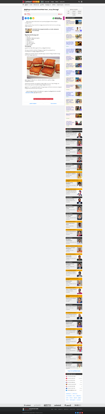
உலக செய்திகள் (69, 395)
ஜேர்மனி (75, 397)
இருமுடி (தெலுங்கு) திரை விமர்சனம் (70, 114)
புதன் (68, 13)
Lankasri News (32, 412)
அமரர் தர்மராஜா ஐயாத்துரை (71, 330)
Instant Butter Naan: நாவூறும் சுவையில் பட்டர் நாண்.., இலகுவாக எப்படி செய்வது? (45, 30)
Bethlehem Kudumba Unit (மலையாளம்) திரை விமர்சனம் (70, 86)
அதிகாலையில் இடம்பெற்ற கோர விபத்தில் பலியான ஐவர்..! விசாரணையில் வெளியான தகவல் (70, 36)
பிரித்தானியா (78, 395)
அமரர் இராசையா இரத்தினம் (71, 173)
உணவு (29, 14)
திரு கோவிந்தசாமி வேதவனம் (71, 306)
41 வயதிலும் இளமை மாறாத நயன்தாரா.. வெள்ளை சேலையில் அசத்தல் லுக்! (70, 29)
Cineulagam (67, 60)
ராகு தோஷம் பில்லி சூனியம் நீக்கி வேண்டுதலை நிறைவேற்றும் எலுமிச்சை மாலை (70, 94)
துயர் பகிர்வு (69, 129)
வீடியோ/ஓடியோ (72, 399)
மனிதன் (52, 1)
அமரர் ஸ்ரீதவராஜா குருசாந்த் (71, 190)
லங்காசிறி (47, 1)
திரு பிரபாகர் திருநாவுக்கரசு (71, 141)
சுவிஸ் (67, 397)
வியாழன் (79, 11)
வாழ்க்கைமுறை (60, 4)
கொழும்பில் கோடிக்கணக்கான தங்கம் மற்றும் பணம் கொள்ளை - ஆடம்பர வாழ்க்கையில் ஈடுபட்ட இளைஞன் (70, 22)
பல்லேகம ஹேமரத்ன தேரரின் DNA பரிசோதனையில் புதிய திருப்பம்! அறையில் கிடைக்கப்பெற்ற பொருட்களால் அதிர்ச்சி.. (70, 80)
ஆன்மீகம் (42, 4)
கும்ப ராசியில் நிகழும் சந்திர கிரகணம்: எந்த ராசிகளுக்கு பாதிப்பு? (70, 43)
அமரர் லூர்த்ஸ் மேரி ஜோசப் (71, 272)
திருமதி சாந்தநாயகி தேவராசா (71, 157)
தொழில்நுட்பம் (68, 393)
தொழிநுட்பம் (48, 4)
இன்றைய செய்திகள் (74, 9)
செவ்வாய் (74, 13)
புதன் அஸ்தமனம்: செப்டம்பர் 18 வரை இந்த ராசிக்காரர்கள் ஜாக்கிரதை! (70, 72)
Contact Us (60, 409)
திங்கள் (79, 13)
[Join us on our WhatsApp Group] (57, 18)
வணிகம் (54, 4)
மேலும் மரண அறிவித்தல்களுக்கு (74, 370)
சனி (68, 11)
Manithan (67, 46)
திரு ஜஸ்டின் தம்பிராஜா (70, 198)
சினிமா (56, 1)
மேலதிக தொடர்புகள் (71, 374)
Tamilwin (67, 24)
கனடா (74, 395)
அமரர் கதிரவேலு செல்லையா (71, 314)
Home (52, 409)
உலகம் (30, 4)
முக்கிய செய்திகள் (33, 103)
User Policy (66, 409)
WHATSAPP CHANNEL (30, 92)
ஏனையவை (67, 4)
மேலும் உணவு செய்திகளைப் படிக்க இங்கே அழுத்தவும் (43, 98)
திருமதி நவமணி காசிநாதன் (71, 298)
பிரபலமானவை (54, 103)
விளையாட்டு (36, 4)
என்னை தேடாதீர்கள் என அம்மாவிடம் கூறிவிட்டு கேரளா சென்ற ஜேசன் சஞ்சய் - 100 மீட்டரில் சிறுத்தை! (70, 51)
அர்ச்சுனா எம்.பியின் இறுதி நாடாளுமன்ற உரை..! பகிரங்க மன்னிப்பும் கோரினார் (70, 101)
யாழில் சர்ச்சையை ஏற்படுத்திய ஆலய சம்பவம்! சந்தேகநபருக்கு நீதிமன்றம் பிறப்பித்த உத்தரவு (70, 65)
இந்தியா (26, 4)
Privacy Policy (79, 409)
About (56, 409)
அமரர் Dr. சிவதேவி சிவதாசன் (71, 289)
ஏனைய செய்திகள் (71, 17)
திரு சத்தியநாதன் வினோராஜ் (71, 133)
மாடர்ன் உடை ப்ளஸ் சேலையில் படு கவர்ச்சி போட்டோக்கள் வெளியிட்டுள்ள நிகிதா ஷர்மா (70, 108)
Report (61, 14)
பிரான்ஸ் (71, 397)
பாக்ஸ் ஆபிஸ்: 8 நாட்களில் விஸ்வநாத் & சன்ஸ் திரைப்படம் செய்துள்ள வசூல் (70, 123)
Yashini (28, 13)
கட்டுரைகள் (79, 399)
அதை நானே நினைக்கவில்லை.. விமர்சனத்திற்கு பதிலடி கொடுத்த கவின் (70, 58)
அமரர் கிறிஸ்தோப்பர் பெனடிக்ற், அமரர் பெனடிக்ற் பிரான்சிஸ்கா (71, 347)
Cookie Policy (72, 409)
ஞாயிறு (74, 14)
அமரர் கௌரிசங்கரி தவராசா (71, 231)
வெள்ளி (74, 11)
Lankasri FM (62, 1)
